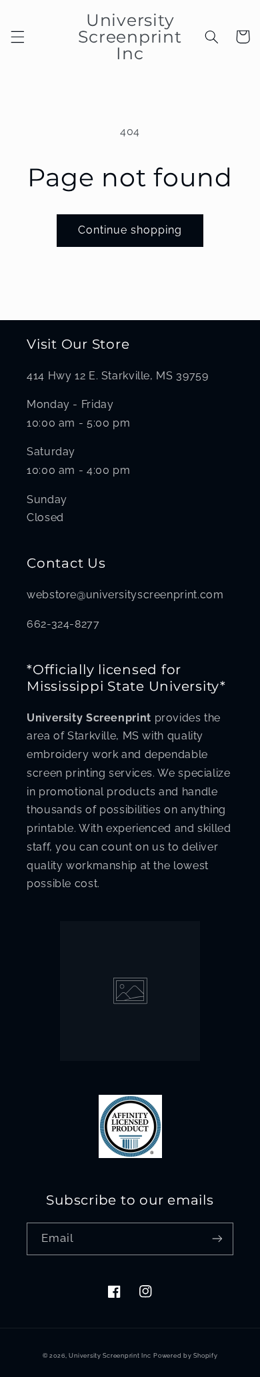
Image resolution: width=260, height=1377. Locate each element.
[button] (17, 36)
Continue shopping (130, 230)
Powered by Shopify (185, 1355)
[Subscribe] (217, 1239)
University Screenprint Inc (110, 1355)
